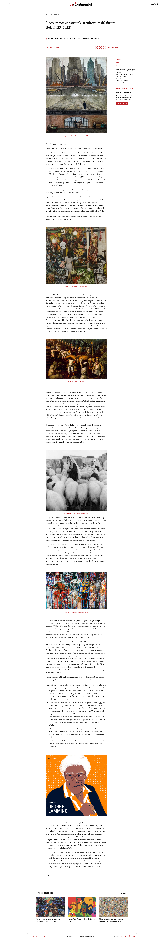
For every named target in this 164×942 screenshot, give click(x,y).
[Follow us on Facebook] (125, 936)
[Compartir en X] (96, 47)
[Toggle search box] (10, 4)
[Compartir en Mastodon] (116, 47)
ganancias (75, 705)
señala (89, 693)
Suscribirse (121, 104)
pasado (82, 523)
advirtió (78, 409)
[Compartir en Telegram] (112, 47)
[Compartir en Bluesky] (108, 47)
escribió (53, 626)
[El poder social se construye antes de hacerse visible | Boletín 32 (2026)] (113, 907)
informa (63, 295)
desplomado (54, 531)
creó (66, 153)
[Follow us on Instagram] (129, 936)
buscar (79, 534)
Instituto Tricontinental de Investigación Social (84, 148)
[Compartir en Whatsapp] (104, 47)
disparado (102, 702)
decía (100, 825)
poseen (60, 688)
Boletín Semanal (56, 15)
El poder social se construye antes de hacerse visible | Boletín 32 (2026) (124, 80)
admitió (72, 650)
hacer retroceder (51, 537)
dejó (94, 823)
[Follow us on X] (121, 936)
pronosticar (50, 314)
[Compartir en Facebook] (100, 47)
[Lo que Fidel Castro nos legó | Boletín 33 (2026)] (82, 907)
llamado (54, 722)
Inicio (47, 15)
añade (69, 320)
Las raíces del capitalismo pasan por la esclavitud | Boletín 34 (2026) (126, 70)
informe (79, 161)
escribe (87, 517)
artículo (85, 839)
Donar (44, 936)
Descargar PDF (54, 47)
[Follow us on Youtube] (133, 936)
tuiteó (48, 656)
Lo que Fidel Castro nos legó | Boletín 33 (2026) (125, 75)
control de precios (66, 741)
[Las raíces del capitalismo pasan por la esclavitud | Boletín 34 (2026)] (50, 907)
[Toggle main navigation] (5, 4)
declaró (102, 328)
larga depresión (72, 439)
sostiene (89, 714)
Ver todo (122, 893)
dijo (78, 415)
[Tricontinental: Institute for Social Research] (81, 4)
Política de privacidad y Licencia (85, 936)
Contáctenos (70, 936)
